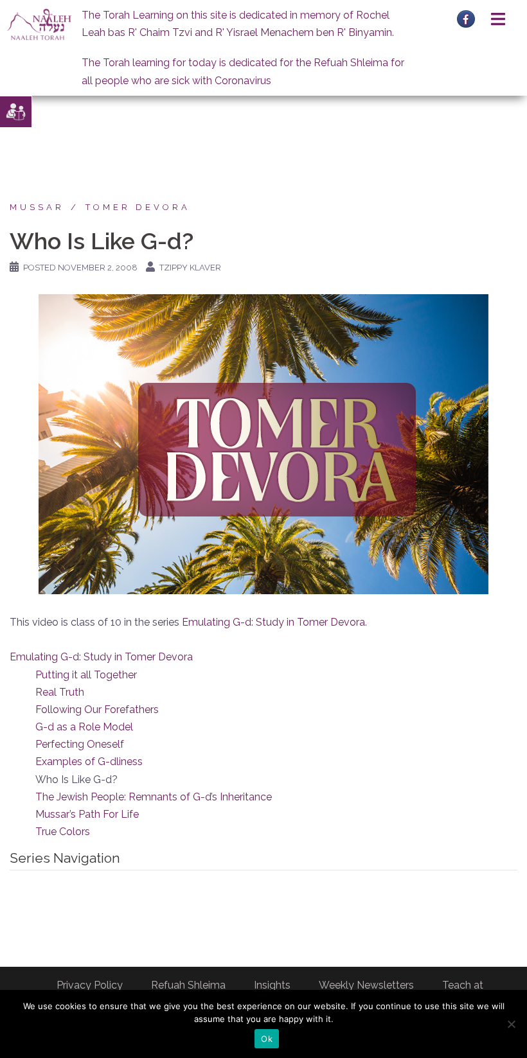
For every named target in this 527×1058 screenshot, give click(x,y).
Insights (272, 985)
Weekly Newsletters (366, 985)
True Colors (62, 831)
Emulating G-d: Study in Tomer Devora (273, 622)
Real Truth (59, 692)
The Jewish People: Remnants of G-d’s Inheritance (153, 797)
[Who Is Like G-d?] (263, 443)
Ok (266, 1039)
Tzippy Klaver (190, 267)
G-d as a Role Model (84, 727)
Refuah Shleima (188, 985)
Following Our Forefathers (97, 709)
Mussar (37, 207)
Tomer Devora (137, 207)
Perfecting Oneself (79, 744)
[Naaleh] (39, 24)
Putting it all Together (86, 675)
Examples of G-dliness (89, 761)
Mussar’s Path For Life (87, 814)
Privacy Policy (90, 985)
